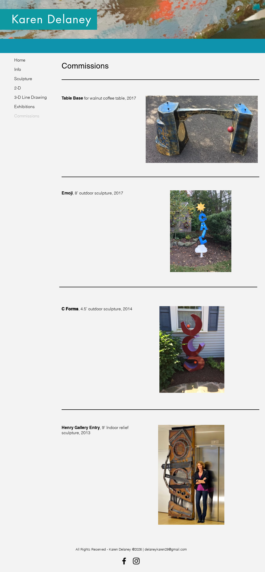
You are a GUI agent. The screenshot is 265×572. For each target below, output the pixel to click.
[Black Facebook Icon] (124, 561)
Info (17, 69)
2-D (17, 88)
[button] (202, 129)
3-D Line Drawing (30, 97)
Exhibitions (24, 106)
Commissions (26, 115)
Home (19, 60)
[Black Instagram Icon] (136, 561)
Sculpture (23, 78)
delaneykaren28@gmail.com (166, 549)
